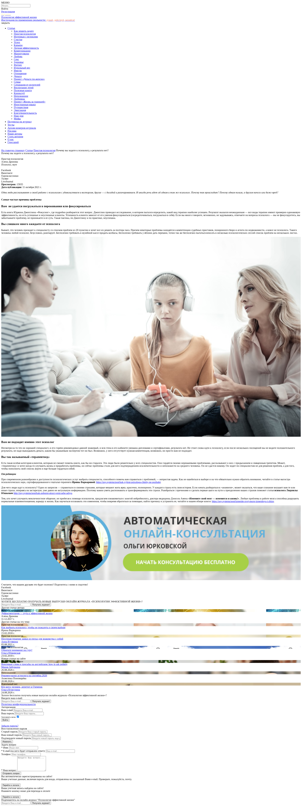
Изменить (7, 741)
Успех (17, 42)
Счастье (18, 39)
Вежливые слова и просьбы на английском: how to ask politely (34, 664)
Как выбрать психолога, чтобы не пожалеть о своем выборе (33, 627)
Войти (4, 8)
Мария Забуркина (10, 667)
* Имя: (4, 747)
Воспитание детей (24, 87)
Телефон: (6, 754)
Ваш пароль (7, 713)
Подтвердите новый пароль (16, 738)
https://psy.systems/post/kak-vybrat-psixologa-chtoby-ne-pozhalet (128, 482)
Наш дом (18, 116)
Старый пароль (9, 731)
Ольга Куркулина (10, 689)
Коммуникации (22, 50)
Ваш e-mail (7, 710)
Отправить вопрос (11, 773)
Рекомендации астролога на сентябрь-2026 (24, 675)
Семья (17, 82)
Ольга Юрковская (10, 653)
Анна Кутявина (9, 641)
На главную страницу (13, 150)
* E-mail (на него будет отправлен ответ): (23, 751)
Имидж (18, 70)
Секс (16, 59)
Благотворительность (25, 113)
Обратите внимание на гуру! (16, 650)
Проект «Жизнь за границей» (29, 101)
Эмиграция (20, 110)
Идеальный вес (22, 67)
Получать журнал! (41, 605)
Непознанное (21, 96)
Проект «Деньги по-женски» (29, 79)
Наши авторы (15, 133)
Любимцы (19, 99)
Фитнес (18, 65)
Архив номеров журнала (22, 127)
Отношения (20, 73)
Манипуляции (21, 53)
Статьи (11, 28)
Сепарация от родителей (27, 84)
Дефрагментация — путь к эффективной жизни (27, 613)
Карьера (18, 45)
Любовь (18, 56)
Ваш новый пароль (11, 735)
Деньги (18, 76)
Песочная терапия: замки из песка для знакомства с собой (32, 638)
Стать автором (15, 136)
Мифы (17, 118)
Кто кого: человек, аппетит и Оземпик (21, 687)
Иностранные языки (25, 104)
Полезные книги (23, 90)
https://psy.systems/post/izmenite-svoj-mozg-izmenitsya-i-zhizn (243, 501)
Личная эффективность (26, 48)
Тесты (11, 124)
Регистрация (8, 11)
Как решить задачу (24, 31)
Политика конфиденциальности (18, 704)
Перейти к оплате (11, 785)
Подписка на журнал (19, 121)
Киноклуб (19, 93)
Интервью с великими (26, 36)
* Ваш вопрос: (9, 770)
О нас (11, 139)
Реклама (12, 131)
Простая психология (25, 34)
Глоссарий (13, 142)
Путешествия (21, 107)
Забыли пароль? (9, 725)
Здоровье (19, 62)
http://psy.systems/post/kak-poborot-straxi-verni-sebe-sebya (43, 493)
